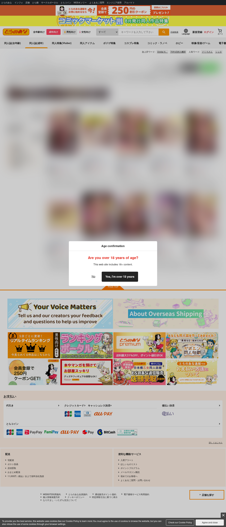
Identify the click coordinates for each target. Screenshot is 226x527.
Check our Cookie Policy (180, 522)
